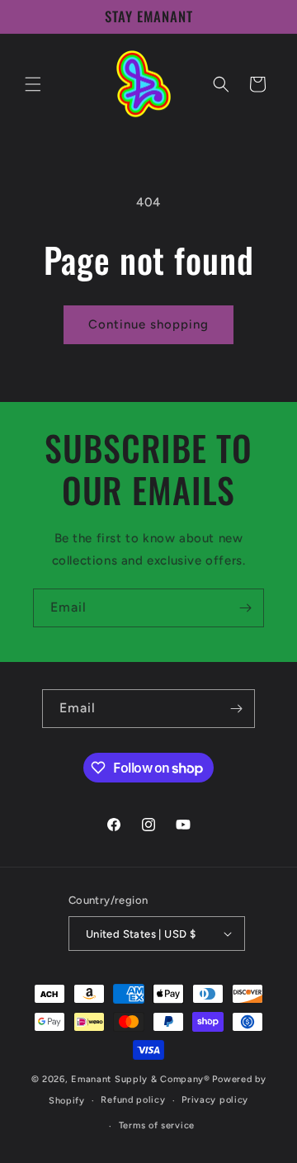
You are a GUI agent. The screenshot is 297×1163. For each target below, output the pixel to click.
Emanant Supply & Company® (140, 1079)
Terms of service (157, 1125)
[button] (33, 84)
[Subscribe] (245, 608)
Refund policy (133, 1099)
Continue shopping (148, 324)
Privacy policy (215, 1099)
